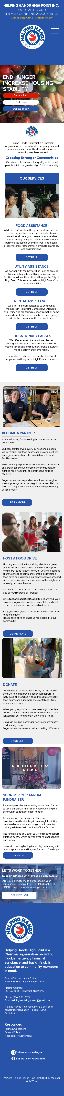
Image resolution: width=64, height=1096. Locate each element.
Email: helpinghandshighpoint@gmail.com (28, 1000)
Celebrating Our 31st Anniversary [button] (32, 18)
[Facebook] (13, 1058)
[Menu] (55, 31)
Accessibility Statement (18, 1035)
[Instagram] (13, 1052)
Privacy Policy (12, 1032)
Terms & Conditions (15, 1028)
